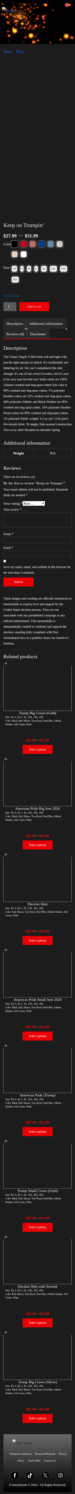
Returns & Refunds (45, 1453)
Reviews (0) (15, 334)
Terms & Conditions (21, 1453)
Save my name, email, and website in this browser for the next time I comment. (37, 569)
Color (7, 244)
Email (8, 547)
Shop (19, 51)
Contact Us (50, 1460)
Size (6, 268)
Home (7, 51)
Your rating (13, 503)
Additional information (46, 324)
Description (14, 324)
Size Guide (11, 296)
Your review (12, 509)
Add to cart (34, 306)
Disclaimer (38, 334)
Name (8, 534)
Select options (37, 749)
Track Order (34, 1460)
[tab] (15, 323)
